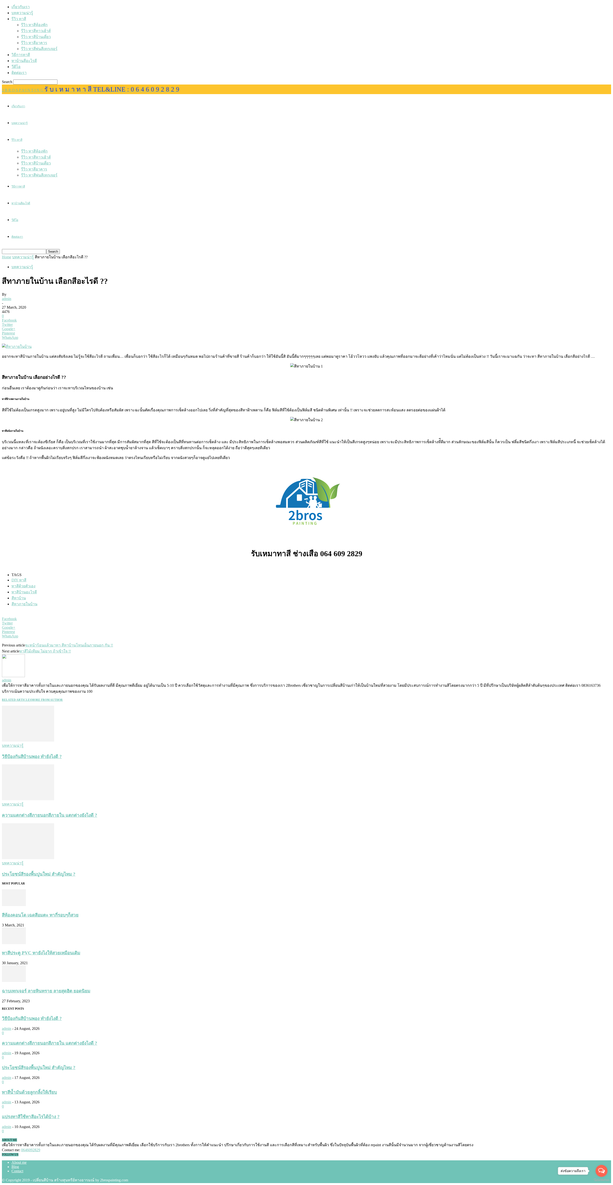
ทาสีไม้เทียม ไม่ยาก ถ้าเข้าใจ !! (45, 651)
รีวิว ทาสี (18, 19)
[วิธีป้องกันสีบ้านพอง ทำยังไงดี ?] (28, 740)
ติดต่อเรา (19, 73)
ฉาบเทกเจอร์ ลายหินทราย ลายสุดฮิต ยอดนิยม (46, 990)
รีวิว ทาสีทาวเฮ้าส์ (36, 31)
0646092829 (30, 1150)
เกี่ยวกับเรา (20, 7)
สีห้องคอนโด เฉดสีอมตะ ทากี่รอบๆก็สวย (40, 915)
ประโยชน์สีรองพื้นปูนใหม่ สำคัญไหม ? (38, 874)
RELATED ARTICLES (16, 700)
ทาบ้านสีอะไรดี (24, 61)
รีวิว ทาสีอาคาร (34, 43)
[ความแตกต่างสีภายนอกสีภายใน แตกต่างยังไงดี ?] (28, 799)
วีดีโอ (16, 67)
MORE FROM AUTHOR (47, 700)
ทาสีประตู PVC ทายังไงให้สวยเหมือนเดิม (41, 952)
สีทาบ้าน (18, 598)
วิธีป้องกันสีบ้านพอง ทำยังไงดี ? (32, 756)
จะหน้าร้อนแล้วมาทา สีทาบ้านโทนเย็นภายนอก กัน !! (69, 645)
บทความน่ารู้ (22, 13)
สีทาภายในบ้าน (24, 604)
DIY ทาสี (18, 580)
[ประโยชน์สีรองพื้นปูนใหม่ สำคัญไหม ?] (28, 858)
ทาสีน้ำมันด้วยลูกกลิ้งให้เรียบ (29, 1092)
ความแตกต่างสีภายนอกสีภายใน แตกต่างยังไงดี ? (49, 815)
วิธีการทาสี (20, 55)
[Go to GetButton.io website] (601, 1180)
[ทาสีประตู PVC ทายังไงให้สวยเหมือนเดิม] (14, 943)
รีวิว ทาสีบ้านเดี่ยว (36, 37)
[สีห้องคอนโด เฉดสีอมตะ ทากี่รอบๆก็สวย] (14, 905)
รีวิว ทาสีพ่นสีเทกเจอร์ (39, 49)
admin (6, 299)
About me (19, 1162)
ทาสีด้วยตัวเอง (23, 586)
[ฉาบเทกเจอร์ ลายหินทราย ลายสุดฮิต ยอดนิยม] (14, 981)
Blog (15, 1167)
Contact (17, 1171)
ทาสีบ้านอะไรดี (24, 592)
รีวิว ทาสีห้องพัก (34, 25)
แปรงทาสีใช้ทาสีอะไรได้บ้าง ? (31, 1116)
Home (6, 257)
